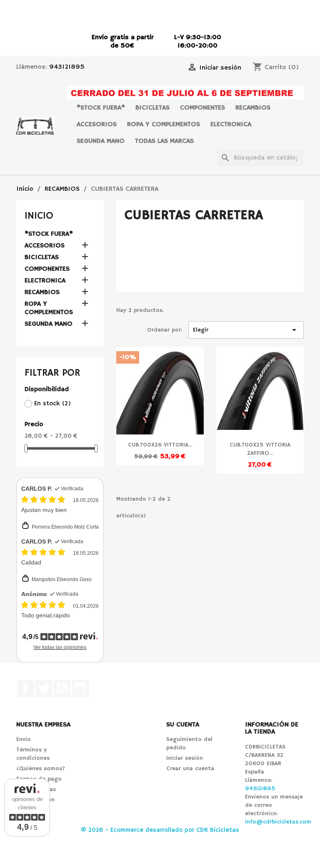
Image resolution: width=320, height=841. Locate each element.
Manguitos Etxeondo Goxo (62, 579)
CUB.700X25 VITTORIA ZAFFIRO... (260, 449)
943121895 (67, 67)
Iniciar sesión (184, 758)
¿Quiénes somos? (40, 768)
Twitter (43, 688)
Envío (23, 739)
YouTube (62, 688)
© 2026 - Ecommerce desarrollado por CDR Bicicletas (160, 830)
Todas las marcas (164, 141)
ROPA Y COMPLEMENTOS (163, 124)
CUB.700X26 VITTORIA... (160, 445)
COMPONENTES (202, 108)
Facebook (25, 688)
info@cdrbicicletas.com (278, 822)
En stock (52, 403)
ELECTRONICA (230, 124)
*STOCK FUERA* (101, 108)
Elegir (246, 330)
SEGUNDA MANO (101, 141)
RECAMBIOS (252, 108)
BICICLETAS (152, 108)
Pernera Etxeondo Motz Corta (65, 527)
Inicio (39, 216)
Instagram (80, 688)
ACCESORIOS (97, 124)
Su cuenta (182, 725)
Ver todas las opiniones (59, 647)
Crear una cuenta (190, 768)
